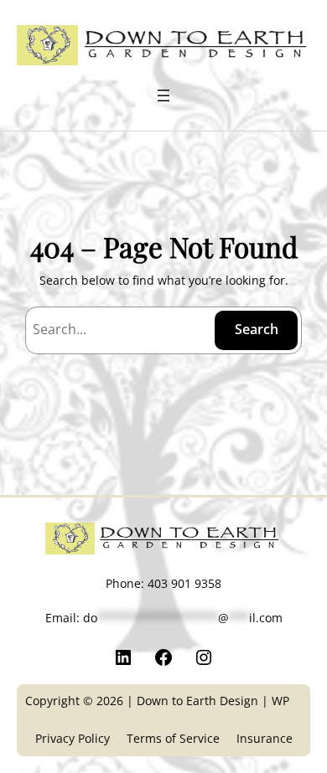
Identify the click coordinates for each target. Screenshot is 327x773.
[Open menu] (163, 95)
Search (256, 329)
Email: (164, 618)
